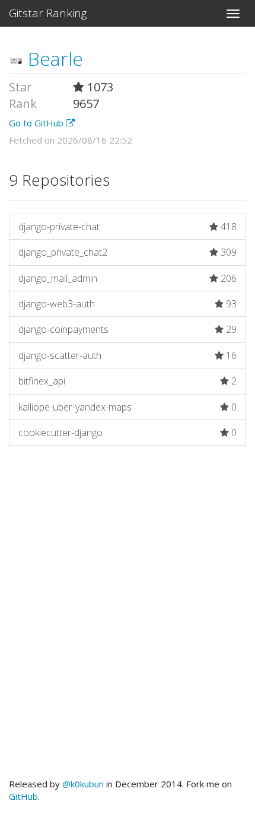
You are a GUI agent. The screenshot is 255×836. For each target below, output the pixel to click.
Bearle (53, 58)
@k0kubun (83, 784)
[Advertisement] (127, 617)
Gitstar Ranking (48, 13)
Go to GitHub (37, 123)
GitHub (23, 796)
